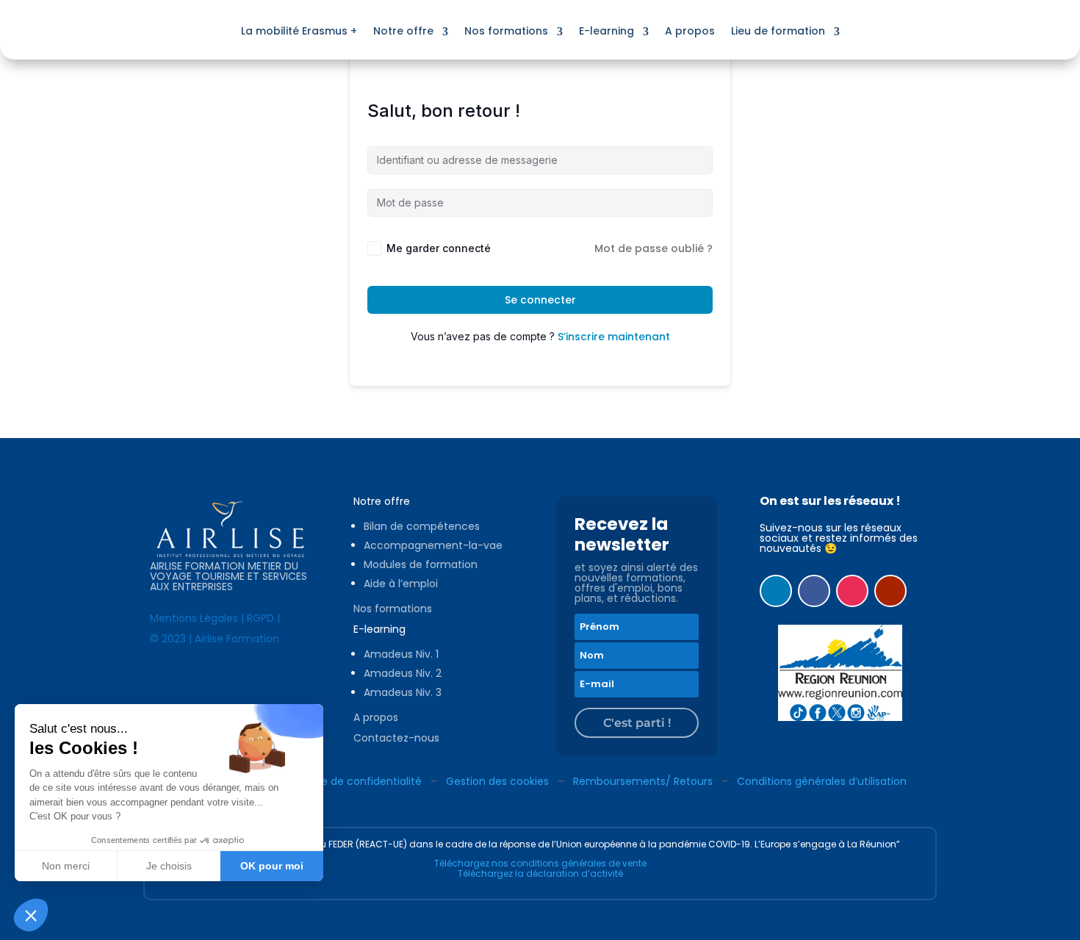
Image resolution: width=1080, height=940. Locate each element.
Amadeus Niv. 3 (403, 692)
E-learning (606, 31)
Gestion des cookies (497, 781)
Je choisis (169, 866)
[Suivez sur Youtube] (890, 591)
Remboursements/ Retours (643, 781)
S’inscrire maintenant (614, 336)
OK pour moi (271, 866)
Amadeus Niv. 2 (403, 673)
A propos (690, 31)
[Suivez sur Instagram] (852, 591)
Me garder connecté (438, 248)
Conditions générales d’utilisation (822, 781)
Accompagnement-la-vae (433, 545)
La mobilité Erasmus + (299, 31)
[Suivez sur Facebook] (814, 591)
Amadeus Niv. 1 (401, 654)
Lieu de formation (778, 31)
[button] (30, 915)
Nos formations (506, 31)
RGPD (260, 618)
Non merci (66, 866)
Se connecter (540, 300)
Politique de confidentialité (353, 781)
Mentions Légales (194, 618)
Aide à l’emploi (401, 583)
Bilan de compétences (422, 526)
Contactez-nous (396, 738)
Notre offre (403, 31)
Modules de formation (421, 564)
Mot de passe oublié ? (653, 248)
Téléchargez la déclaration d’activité (540, 873)
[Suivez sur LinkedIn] (776, 591)
